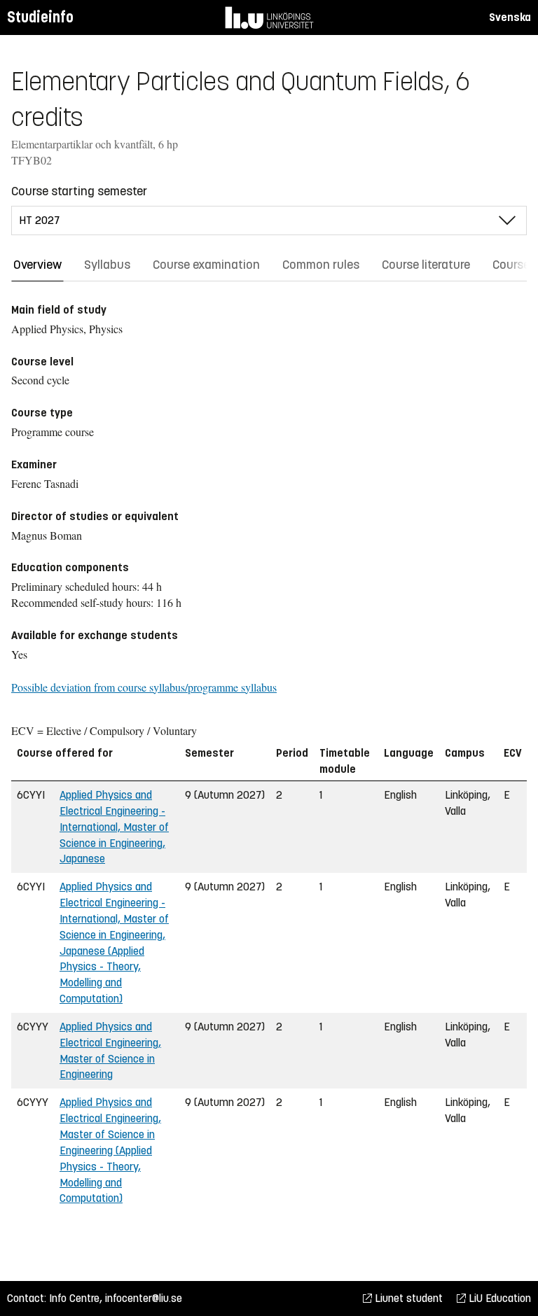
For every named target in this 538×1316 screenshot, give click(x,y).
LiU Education (498, 1298)
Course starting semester (79, 191)
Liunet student (407, 1298)
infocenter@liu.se (143, 1298)
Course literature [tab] (426, 264)
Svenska (510, 17)
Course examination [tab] (206, 264)
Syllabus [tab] (107, 264)
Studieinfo (40, 17)
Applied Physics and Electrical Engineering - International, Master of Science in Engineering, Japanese (114, 826)
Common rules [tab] (320, 264)
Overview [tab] (37, 264)
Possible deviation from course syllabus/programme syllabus (144, 687)
